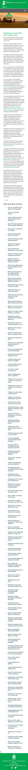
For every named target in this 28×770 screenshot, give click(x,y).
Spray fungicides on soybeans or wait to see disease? (15, 522)
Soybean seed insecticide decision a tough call (15, 532)
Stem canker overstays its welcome (15, 496)
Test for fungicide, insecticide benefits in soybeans (14, 439)
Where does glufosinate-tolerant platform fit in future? (15, 266)
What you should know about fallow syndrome (15, 302)
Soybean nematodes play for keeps (15, 544)
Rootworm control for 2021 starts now (13, 34)
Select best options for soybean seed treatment (15, 625)
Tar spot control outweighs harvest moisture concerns (13, 446)
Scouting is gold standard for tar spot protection (15, 653)
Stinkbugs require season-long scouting (14, 474)
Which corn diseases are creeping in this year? (15, 254)
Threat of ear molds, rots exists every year (14, 402)
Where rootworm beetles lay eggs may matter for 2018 (14, 260)
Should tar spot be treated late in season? (15, 603)
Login (5, 7)
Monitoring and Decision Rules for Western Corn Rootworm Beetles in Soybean (14, 108)
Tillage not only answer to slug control (15, 392)
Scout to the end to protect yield (14, 658)
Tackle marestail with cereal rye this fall (14, 463)
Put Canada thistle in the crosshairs (15, 715)
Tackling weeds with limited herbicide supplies (14, 452)
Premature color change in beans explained (15, 737)
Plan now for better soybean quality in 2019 (15, 742)
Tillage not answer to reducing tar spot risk (14, 397)
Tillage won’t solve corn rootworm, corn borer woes (15, 380)
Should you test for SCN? (14, 580)
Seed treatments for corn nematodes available (14, 640)
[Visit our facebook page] (12, 768)
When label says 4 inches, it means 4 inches (15, 285)
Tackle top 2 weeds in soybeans (14, 458)
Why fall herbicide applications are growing (15, 249)
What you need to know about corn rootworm (15, 307)
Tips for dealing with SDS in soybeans (14, 374)
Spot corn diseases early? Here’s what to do (15, 527)
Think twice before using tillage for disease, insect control (15, 408)
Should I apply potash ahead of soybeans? (14, 613)
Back (6, 200)
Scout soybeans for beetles (14, 663)
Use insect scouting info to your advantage (15, 349)
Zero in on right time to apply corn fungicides (15, 208)
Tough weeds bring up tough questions (15, 364)
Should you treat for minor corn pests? (14, 575)
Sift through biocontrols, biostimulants (15, 570)
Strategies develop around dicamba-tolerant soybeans (15, 469)
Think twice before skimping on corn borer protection (15, 415)
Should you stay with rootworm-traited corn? (15, 585)
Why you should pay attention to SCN (14, 244)
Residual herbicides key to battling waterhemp (15, 705)
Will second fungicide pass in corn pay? (14, 234)
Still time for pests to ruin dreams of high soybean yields (14, 485)
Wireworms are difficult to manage (15, 229)
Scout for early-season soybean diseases (15, 672)
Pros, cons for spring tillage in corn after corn (15, 720)
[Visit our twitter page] (15, 768)
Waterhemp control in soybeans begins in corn (15, 323)
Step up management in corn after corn (15, 491)
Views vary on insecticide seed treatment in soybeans (15, 344)
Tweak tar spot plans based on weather (14, 359)
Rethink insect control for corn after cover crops (14, 700)
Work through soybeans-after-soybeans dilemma (15, 224)
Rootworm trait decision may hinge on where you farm (15, 688)
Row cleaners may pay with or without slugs (15, 682)
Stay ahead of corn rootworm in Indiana (14, 511)
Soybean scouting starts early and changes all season (15, 538)
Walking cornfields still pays (15, 338)
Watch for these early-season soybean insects (15, 333)
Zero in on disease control (13, 213)
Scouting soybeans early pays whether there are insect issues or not (15, 647)
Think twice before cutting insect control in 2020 (15, 428)
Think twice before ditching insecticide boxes (14, 421)
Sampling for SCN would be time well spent (15, 677)
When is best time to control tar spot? (14, 290)
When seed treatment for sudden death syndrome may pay (14, 273)
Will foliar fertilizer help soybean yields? (15, 239)
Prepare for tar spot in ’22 (15, 732)
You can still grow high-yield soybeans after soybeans (15, 219)
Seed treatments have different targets (14, 635)
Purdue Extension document (12, 167)
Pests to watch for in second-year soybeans (15, 747)
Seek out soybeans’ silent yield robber (14, 630)
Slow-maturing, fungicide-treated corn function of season (15, 565)
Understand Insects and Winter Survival (15, 354)
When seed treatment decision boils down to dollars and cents (15, 279)
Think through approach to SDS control (15, 433)
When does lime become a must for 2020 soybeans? (15, 296)
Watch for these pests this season (14, 328)
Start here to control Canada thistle (14, 516)
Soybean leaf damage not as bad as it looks (14, 549)
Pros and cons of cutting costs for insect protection (15, 726)
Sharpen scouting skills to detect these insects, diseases (15, 619)
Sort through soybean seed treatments (14, 554)
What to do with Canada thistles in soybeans (15, 312)
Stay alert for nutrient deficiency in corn (14, 506)
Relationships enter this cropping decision (15, 710)
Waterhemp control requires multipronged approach (15, 317)
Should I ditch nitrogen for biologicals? (15, 608)
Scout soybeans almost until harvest (15, 667)
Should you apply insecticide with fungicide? (13, 591)
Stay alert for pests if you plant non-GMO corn (15, 501)
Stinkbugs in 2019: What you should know (15, 479)
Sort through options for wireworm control (15, 559)
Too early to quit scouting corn (13, 369)
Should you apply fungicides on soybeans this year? (15, 597)
